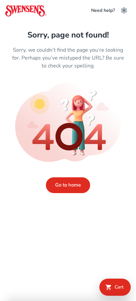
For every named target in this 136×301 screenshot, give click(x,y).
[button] (124, 10)
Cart (119, 287)
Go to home (68, 185)
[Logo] (26, 10)
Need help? (103, 10)
